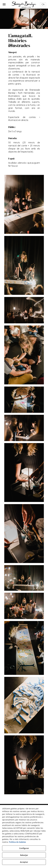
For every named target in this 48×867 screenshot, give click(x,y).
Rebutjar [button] (24, 855)
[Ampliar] (24, 204)
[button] (24, 4)
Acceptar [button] (24, 862)
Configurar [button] (24, 848)
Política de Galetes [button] (17, 842)
